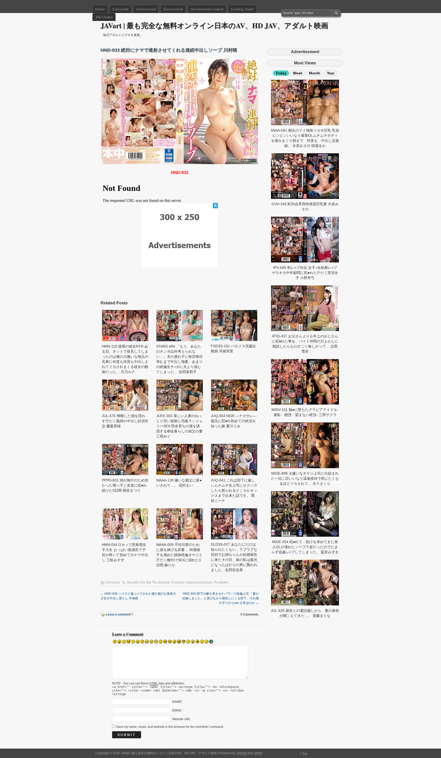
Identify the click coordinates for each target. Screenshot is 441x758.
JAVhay (241, 753)
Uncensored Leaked (207, 9)
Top (304, 753)
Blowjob (163, 582)
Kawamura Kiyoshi (199, 582)
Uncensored (146, 9)
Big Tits (151, 582)
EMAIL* (177, 710)
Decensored (173, 9)
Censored (120, 9)
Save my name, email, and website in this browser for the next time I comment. (170, 727)
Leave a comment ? (119, 614)
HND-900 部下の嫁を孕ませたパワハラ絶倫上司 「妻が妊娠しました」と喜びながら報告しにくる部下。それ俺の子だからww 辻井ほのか (220, 598)
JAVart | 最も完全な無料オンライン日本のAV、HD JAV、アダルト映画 (214, 25)
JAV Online (104, 17)
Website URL (181, 719)
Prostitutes (221, 582)
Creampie (178, 582)
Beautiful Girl (136, 582)
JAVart (258, 753)
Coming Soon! (242, 9)
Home (100, 9)
